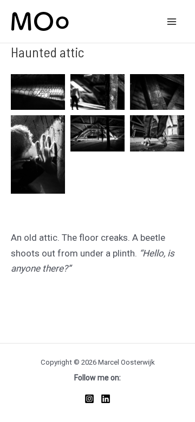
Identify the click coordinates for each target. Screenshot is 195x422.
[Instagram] (89, 399)
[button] (38, 92)
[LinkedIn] (105, 399)
